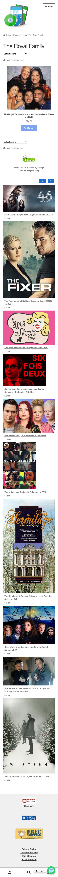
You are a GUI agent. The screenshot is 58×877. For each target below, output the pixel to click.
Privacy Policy (29, 849)
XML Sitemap (29, 855)
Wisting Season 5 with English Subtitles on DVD (26, 776)
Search (29, 872)
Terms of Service (29, 852)
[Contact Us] (51, 870)
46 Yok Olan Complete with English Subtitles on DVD (28, 214)
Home (8, 35)
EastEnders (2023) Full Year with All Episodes (25, 435)
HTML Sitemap (29, 859)
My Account (9, 872)
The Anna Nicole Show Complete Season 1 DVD (26, 347)
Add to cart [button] (29, 127)
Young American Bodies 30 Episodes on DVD (25, 492)
